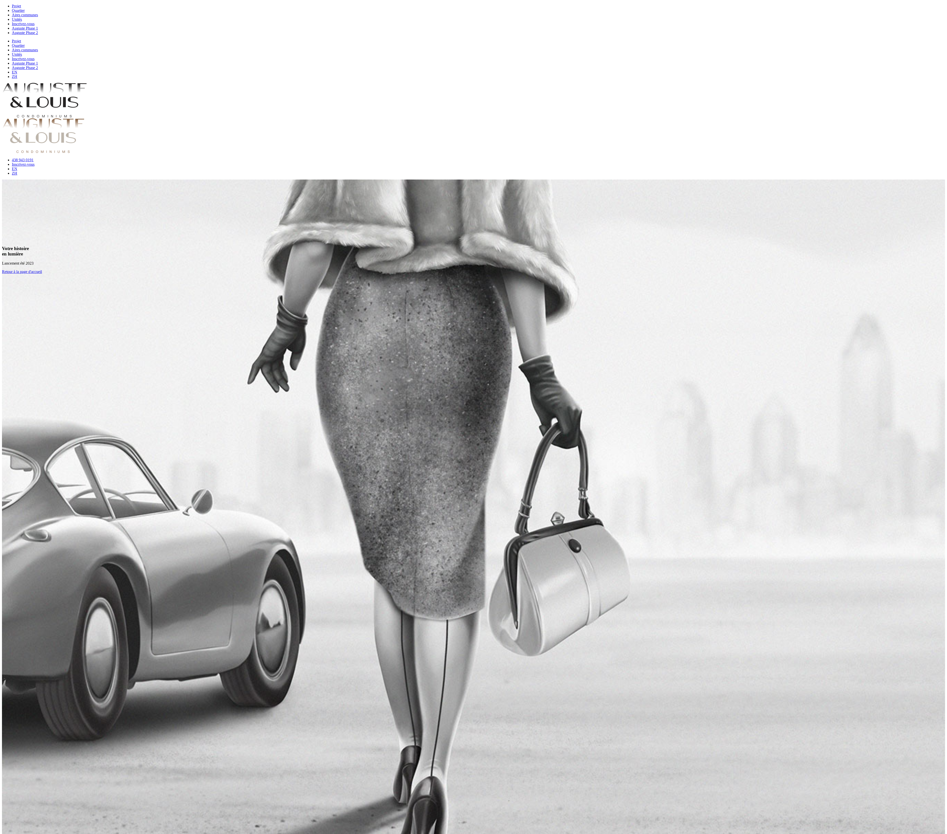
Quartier (18, 10)
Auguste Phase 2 (25, 33)
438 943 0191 (23, 160)
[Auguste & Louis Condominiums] (44, 116)
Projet (16, 6)
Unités (17, 19)
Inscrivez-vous (23, 24)
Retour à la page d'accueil (22, 272)
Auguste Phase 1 (25, 28)
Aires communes (25, 15)
